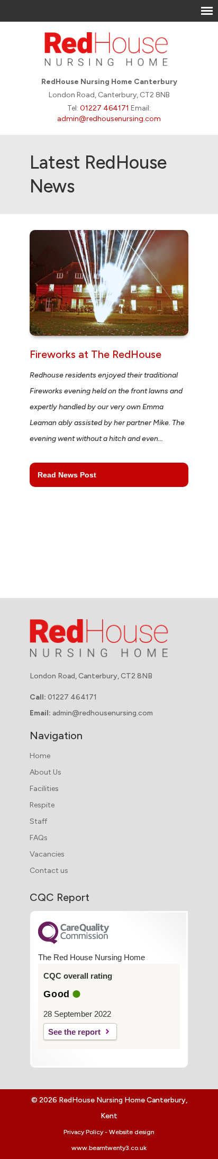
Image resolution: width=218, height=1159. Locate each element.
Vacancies (47, 854)
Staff (38, 821)
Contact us (49, 870)
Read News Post (67, 475)
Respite (42, 805)
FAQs (39, 837)
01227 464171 (104, 108)
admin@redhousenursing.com (109, 118)
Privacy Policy (83, 1132)
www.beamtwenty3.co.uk (109, 1148)
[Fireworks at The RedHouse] (109, 287)
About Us (45, 772)
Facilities (44, 788)
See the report (74, 1031)
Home (40, 755)
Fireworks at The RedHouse (95, 354)
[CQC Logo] (73, 941)
